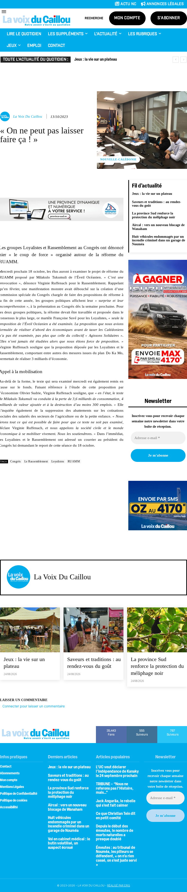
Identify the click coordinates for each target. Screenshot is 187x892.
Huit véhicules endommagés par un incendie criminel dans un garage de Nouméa (158, 240)
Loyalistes (57, 461)
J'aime (111, 727)
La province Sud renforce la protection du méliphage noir (153, 215)
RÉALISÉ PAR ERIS (118, 885)
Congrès (15, 461)
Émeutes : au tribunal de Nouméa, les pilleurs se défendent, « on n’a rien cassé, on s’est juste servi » (116, 856)
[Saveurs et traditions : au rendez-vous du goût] (93, 629)
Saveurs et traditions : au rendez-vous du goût (156, 203)
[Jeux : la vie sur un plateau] (30, 629)
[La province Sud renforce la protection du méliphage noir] (157, 629)
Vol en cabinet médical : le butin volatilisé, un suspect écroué (69, 843)
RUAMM (74, 461)
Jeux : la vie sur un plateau (95, 60)
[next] (183, 60)
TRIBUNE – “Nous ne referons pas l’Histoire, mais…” (114, 788)
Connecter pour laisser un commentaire (33, 706)
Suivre (142, 727)
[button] (94, 18)
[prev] (176, 60)
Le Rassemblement (36, 461)
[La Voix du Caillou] (5, 116)
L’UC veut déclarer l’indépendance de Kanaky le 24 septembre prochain (117, 771)
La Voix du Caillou (27, 116)
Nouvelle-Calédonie (118, 159)
